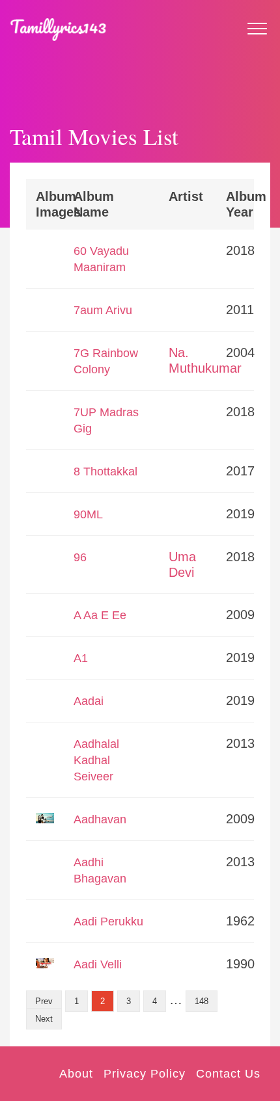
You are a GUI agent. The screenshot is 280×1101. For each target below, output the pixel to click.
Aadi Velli (98, 964)
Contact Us (228, 1073)
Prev (44, 1001)
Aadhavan (100, 819)
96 (80, 557)
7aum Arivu (103, 310)
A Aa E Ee (100, 615)
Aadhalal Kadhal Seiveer (96, 760)
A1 (81, 658)
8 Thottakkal (105, 471)
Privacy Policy (145, 1073)
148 (201, 1001)
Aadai (89, 701)
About (76, 1073)
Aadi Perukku (108, 921)
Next (44, 1019)
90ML (88, 514)
